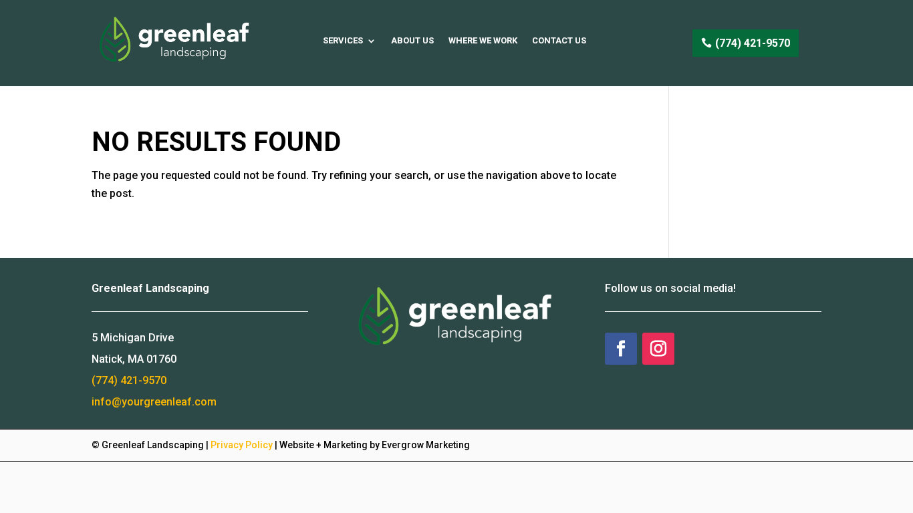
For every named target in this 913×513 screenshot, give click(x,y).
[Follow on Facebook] (621, 349)
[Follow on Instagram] (658, 349)
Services (343, 40)
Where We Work (482, 40)
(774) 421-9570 (752, 43)
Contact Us (559, 40)
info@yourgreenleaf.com (154, 401)
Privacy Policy (242, 445)
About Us (412, 40)
